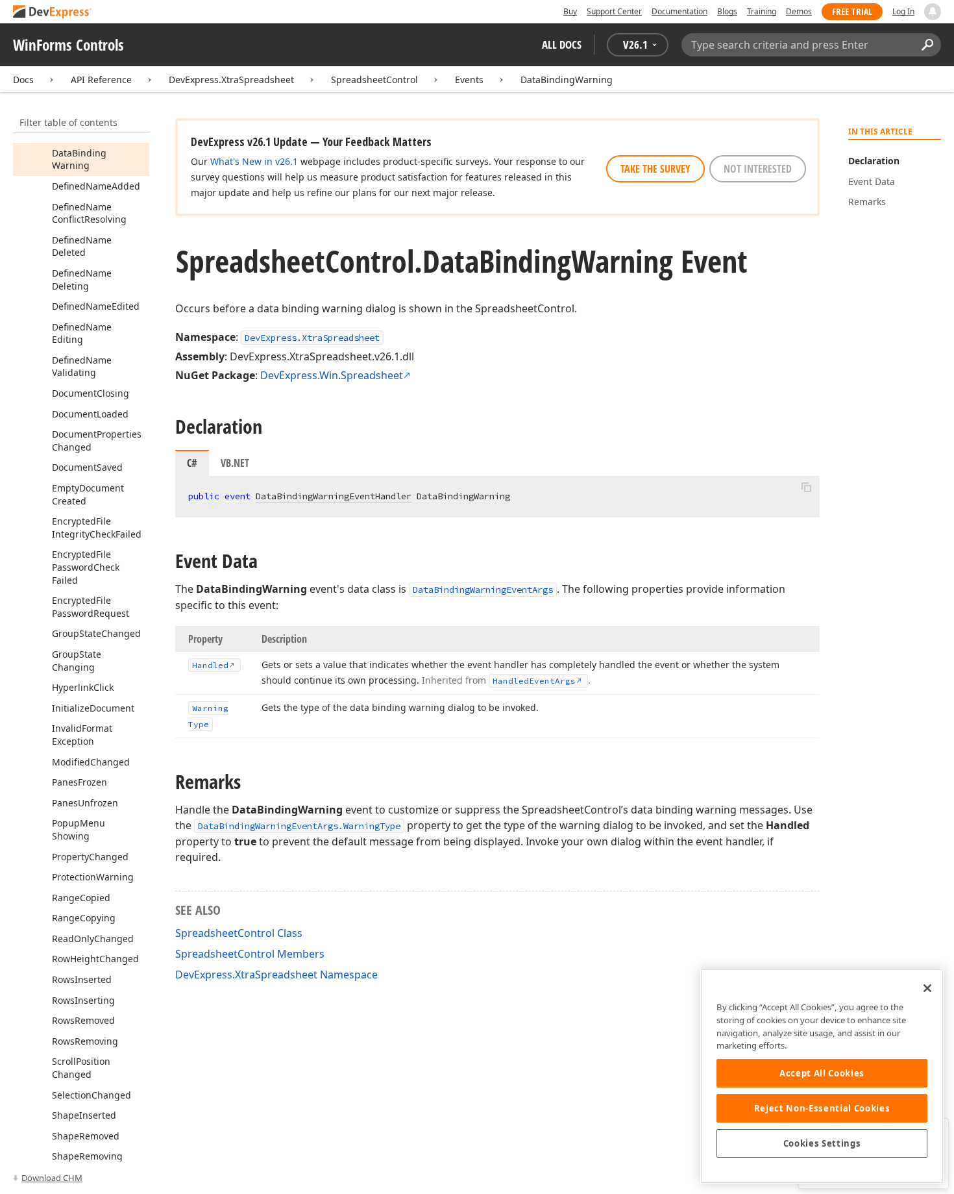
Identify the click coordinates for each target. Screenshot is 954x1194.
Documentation (679, 11)
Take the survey (655, 169)
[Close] (927, 988)
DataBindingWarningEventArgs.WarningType (299, 826)
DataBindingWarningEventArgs (483, 589)
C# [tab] (192, 463)
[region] (822, 1076)
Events (469, 79)
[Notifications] (932, 11)
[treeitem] (79, 159)
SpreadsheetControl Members (249, 954)
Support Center (614, 11)
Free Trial (852, 11)
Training (761, 11)
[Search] (927, 44)
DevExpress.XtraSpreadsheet (231, 79)
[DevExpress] (52, 12)
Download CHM (51, 1178)
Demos (799, 11)
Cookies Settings (822, 1143)
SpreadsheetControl (374, 79)
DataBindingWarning (566, 79)
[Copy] (806, 486)
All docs (561, 44)
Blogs (727, 11)
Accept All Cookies (821, 1073)
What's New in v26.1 (254, 161)
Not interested (758, 169)
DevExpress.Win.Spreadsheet (331, 375)
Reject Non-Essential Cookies (822, 1108)
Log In (903, 11)
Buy (570, 11)
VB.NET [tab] (235, 463)
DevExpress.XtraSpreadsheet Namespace (276, 974)
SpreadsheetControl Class (238, 933)
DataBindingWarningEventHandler (333, 496)
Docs (23, 79)
